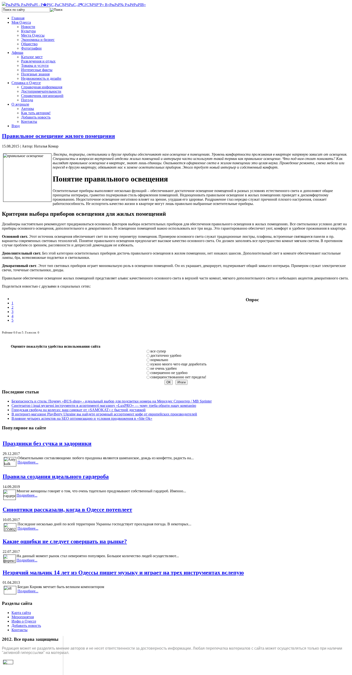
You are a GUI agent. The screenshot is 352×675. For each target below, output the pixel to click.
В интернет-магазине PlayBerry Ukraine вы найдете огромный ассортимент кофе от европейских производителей (104, 414)
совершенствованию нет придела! (178, 377)
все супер (158, 351)
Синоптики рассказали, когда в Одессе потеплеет (67, 509)
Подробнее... (27, 462)
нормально (159, 360)
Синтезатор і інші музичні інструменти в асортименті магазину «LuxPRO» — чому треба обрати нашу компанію (103, 405)
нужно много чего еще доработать (178, 364)
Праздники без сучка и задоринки (47, 443)
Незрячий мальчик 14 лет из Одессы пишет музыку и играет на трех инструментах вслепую (123, 572)
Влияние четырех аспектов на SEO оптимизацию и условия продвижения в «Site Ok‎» (81, 418)
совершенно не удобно (168, 373)
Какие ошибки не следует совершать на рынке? (65, 541)
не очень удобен (163, 368)
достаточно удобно (165, 355)
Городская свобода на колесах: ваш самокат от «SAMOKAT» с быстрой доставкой (78, 410)
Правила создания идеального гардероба (56, 476)
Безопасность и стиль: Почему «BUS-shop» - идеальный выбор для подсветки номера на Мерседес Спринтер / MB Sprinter (111, 401)
